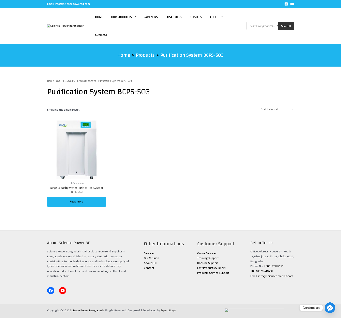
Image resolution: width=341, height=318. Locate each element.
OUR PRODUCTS (65, 81)
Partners (151, 17)
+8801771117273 (274, 266)
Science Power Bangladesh (87, 310)
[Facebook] (286, 4)
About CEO (150, 263)
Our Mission (151, 258)
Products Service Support (213, 272)
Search (286, 26)
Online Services (206, 253)
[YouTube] (292, 4)
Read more (76, 201)
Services (196, 17)
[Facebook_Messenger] (330, 307)
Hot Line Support (207, 263)
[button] (134, 17)
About (214, 17)
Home (99, 17)
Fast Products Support (211, 267)
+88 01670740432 (261, 271)
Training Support (208, 258)
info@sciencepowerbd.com (72, 3)
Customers (174, 17)
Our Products (121, 17)
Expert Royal (168, 310)
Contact (101, 35)
